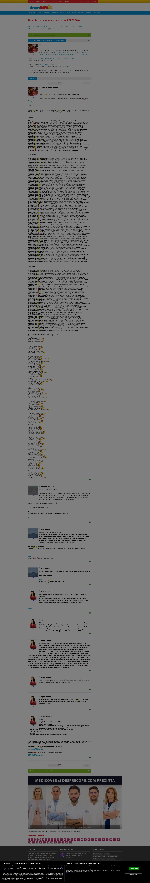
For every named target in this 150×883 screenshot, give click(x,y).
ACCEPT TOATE (134, 868)
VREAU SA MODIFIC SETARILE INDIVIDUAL (133, 873)
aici (12, 877)
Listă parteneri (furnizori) (72, 872)
